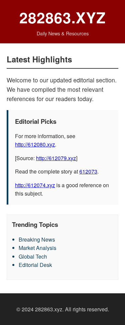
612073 (88, 171)
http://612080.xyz (35, 144)
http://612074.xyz (35, 185)
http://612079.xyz (56, 158)
